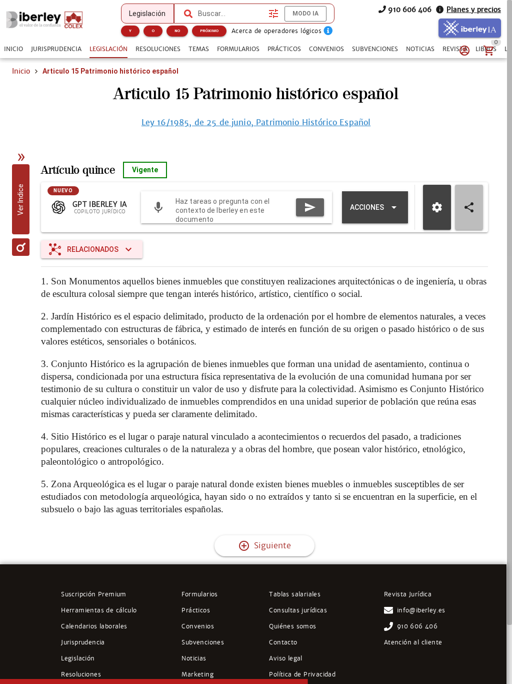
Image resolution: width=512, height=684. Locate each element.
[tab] (13, 49)
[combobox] (231, 14)
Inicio (21, 71)
